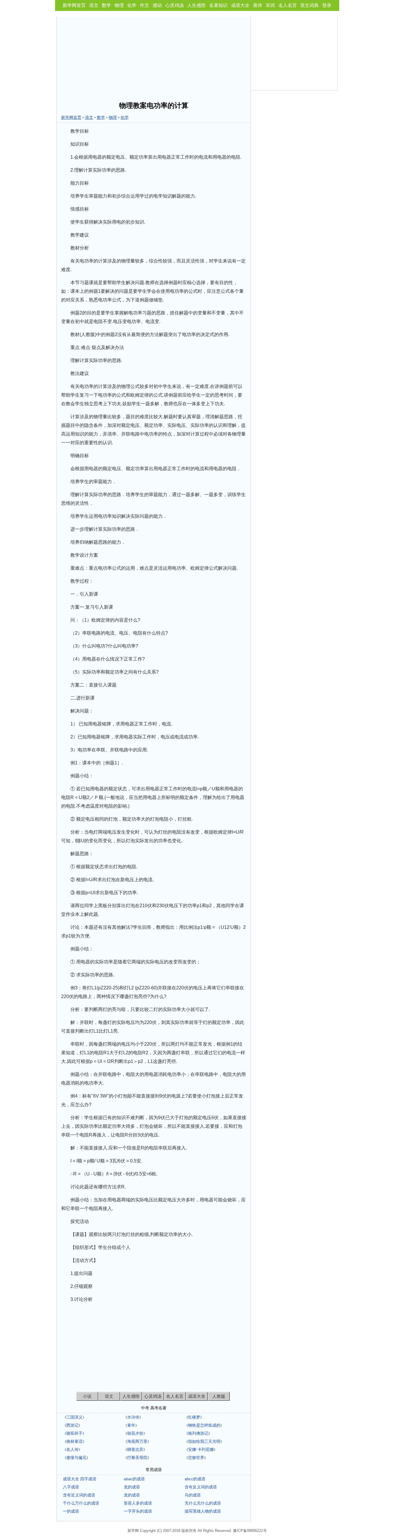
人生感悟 (196, 5)
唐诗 (257, 5)
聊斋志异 (135, 1449)
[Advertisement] (153, 57)
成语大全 (240, 5)
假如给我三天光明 (204, 1441)
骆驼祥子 (74, 1433)
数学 (106, 5)
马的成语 (193, 1495)
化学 (131, 5)
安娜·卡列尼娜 (201, 1449)
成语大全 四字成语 (79, 1479)
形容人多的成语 (138, 1503)
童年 (131, 1425)
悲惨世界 (196, 1457)
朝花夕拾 (135, 1433)
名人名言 (287, 5)
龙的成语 (132, 1487)
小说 (87, 1396)
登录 (326, 5)
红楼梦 (194, 1417)
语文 (93, 5)
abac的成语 (134, 1479)
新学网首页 (74, 5)
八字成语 (71, 1487)
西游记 (72, 1425)
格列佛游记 (198, 1433)
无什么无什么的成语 (203, 1503)
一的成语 (71, 1511)
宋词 (270, 5)
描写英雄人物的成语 (203, 1511)
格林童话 (74, 1441)
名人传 (72, 1449)
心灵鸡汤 (174, 5)
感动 (157, 5)
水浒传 (133, 1417)
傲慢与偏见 (76, 1457)
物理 (119, 5)
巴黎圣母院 (137, 1457)
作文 (144, 5)
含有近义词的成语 (79, 1495)
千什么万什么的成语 (81, 1503)
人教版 (218, 1396)
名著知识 (218, 5)
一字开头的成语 (138, 1511)
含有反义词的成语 (201, 1487)
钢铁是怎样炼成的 (204, 1425)
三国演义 (74, 1417)
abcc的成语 (195, 1479)
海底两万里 (137, 1441)
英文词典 (309, 5)
